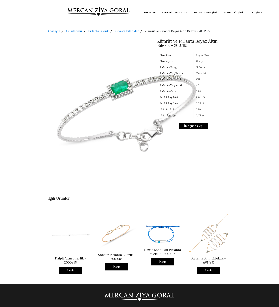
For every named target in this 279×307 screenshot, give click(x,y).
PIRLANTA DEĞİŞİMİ (205, 12)
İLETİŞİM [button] (255, 12)
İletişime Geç (193, 126)
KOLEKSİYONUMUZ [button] (173, 12)
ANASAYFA (149, 12)
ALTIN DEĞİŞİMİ (233, 12)
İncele (70, 270)
